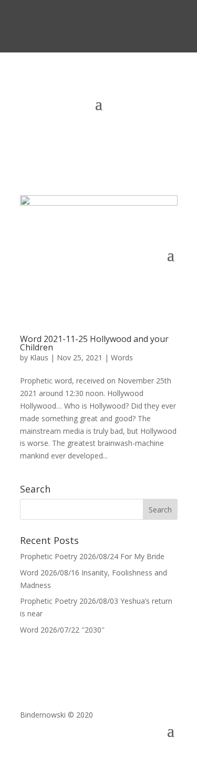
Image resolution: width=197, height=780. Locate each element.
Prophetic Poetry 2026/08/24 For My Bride (92, 556)
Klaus (39, 357)
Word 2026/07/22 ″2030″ (62, 630)
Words (122, 357)
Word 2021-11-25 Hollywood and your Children (94, 343)
